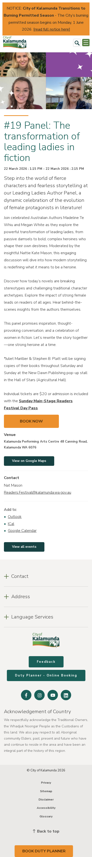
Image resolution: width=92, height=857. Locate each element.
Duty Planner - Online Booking (46, 675)
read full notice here (52, 29)
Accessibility (46, 808)
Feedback (46, 662)
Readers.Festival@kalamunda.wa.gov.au (37, 492)
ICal (11, 523)
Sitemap (46, 791)
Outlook (15, 516)
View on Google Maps (29, 461)
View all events (24, 547)
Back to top (47, 831)
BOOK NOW (31, 421)
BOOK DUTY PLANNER (44, 851)
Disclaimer (46, 799)
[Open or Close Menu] (85, 42)
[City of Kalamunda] (14, 42)
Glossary (46, 816)
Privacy (46, 783)
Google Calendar (22, 530)
